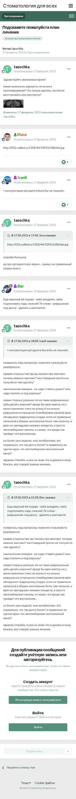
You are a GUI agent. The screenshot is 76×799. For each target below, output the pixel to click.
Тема (25, 783)
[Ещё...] (69, 69)
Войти (38, 727)
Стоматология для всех (30, 5)
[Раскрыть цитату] (9, 235)
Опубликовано (35, 71)
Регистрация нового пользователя (38, 699)
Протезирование (38, 52)
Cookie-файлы (45, 783)
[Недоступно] (13, 103)
